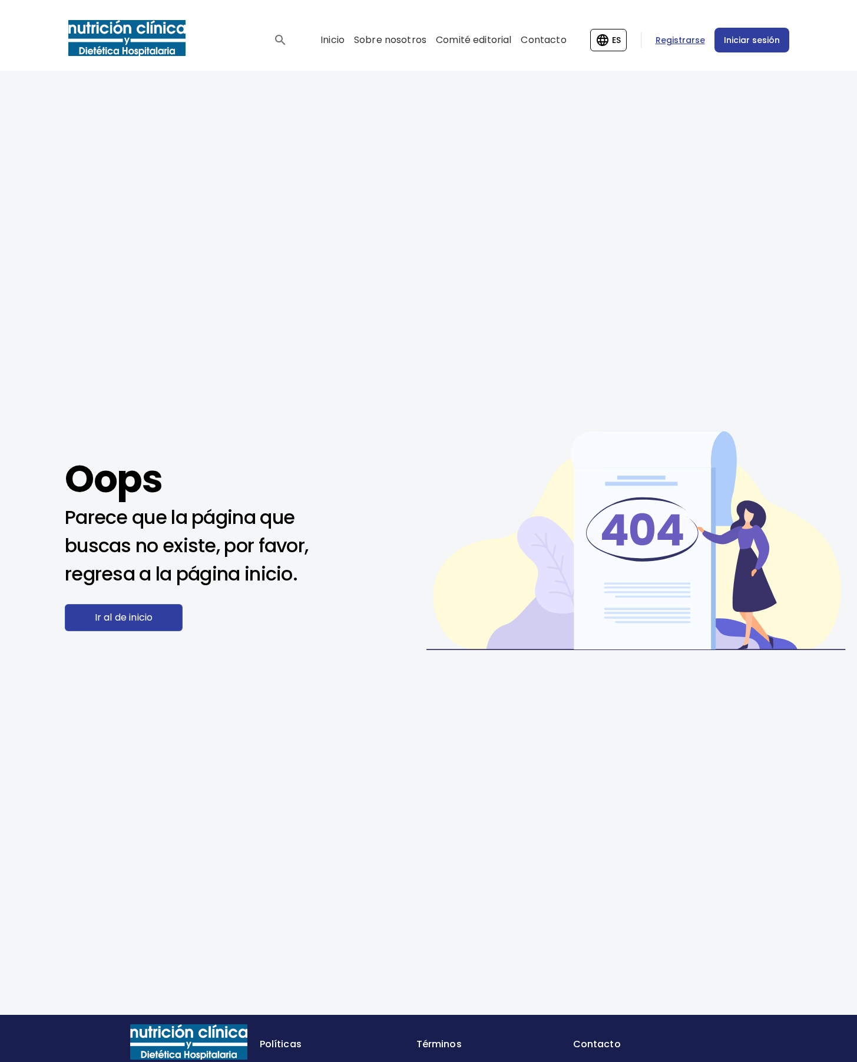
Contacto (543, 40)
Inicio (332, 40)
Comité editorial (473, 40)
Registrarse (680, 40)
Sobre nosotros (390, 40)
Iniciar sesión (752, 40)
